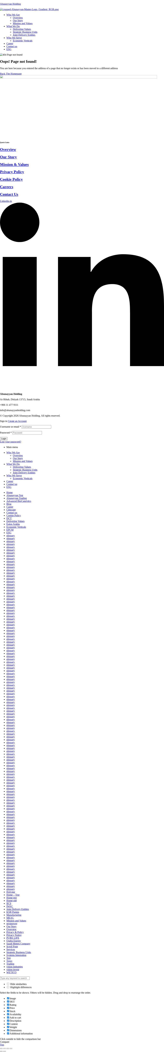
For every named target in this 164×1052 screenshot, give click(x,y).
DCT (9, 518)
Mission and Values (23, 461)
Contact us (11, 484)
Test (8, 958)
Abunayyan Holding (10, 4)
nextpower (11, 923)
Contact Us (9, 194)
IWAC (9, 906)
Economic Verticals (22, 478)
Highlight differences (21, 987)
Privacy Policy (12, 172)
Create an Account (17, 421)
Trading (10, 963)
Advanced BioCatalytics (18, 501)
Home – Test (12, 894)
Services (10, 949)
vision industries (14, 966)
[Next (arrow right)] (4, 1051)
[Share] (4, 1048)
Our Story (8, 157)
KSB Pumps (12, 912)
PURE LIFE (12, 938)
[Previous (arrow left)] (1, 1051)
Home (9, 492)
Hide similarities (18, 984)
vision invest (12, 969)
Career (9, 481)
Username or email (10, 426)
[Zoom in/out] (11, 1048)
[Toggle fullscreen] (7, 1048)
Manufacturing (13, 915)
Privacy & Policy (15, 932)
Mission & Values (14, 164)
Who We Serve (14, 475)
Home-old (11, 900)
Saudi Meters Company (18, 943)
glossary (10, 535)
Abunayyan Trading (16, 498)
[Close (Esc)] (1, 1048)
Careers (6, 187)
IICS (8, 903)
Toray (9, 961)
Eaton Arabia (13, 524)
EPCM (9, 529)
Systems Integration (16, 955)
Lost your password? (10, 441)
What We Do (13, 464)
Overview (8, 149)
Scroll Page (12, 946)
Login (3, 438)
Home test (11, 897)
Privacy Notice (13, 935)
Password (6, 432)
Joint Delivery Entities (24, 472)
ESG (8, 487)
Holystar (10, 892)
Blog (8, 504)
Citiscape (11, 509)
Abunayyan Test (14, 495)
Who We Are (13, 452)
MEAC (10, 917)
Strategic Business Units (25, 469)
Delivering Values (22, 467)
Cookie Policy (11, 179)
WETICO (11, 972)
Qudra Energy (13, 940)
